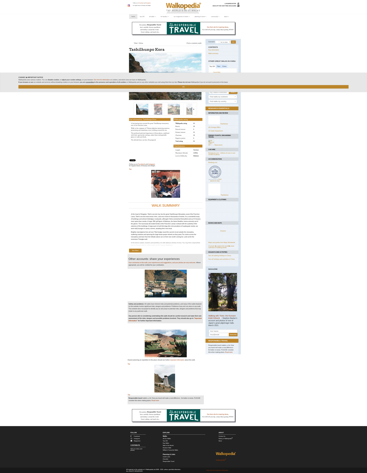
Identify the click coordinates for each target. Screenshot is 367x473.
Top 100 (212, 66)
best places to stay (215, 180)
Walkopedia (221, 460)
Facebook (141, 3)
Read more (155, 400)
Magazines (137, 441)
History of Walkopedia (226, 438)
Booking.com (212, 162)
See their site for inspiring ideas (217, 27)
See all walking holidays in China (219, 255)
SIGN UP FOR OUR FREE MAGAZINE (224, 6)
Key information (213, 50)
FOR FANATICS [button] (164, 16)
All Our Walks (167, 438)
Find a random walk (194, 43)
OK (183, 87)
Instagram (148, 3)
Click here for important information (217, 470)
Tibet (136, 43)
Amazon (223, 231)
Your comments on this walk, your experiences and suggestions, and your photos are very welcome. (162, 262)
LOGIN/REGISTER (230, 3)
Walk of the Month (168, 445)
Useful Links (166, 456)
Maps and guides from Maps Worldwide (221, 242)
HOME (134, 16)
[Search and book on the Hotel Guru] (215, 178)
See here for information (102, 80)
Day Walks (166, 443)
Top (130, 169)
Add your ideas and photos (136, 449)
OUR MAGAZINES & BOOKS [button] (181, 16)
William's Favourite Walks (170, 450)
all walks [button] (152, 16)
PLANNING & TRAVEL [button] (200, 16)
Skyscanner (218, 145)
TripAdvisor (224, 124)
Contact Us (222, 436)
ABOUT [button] (226, 16)
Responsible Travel (168, 461)
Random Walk (167, 447)
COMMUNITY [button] (214, 16)
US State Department (215, 131)
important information (177, 360)
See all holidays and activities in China (221, 259)
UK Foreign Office (214, 127)
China (141, 43)
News (220, 441)
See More (135, 250)
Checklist (165, 459)
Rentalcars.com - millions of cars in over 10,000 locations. (221, 153)
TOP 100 (142, 16)
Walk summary (213, 53)
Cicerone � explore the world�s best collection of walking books (221, 246)
